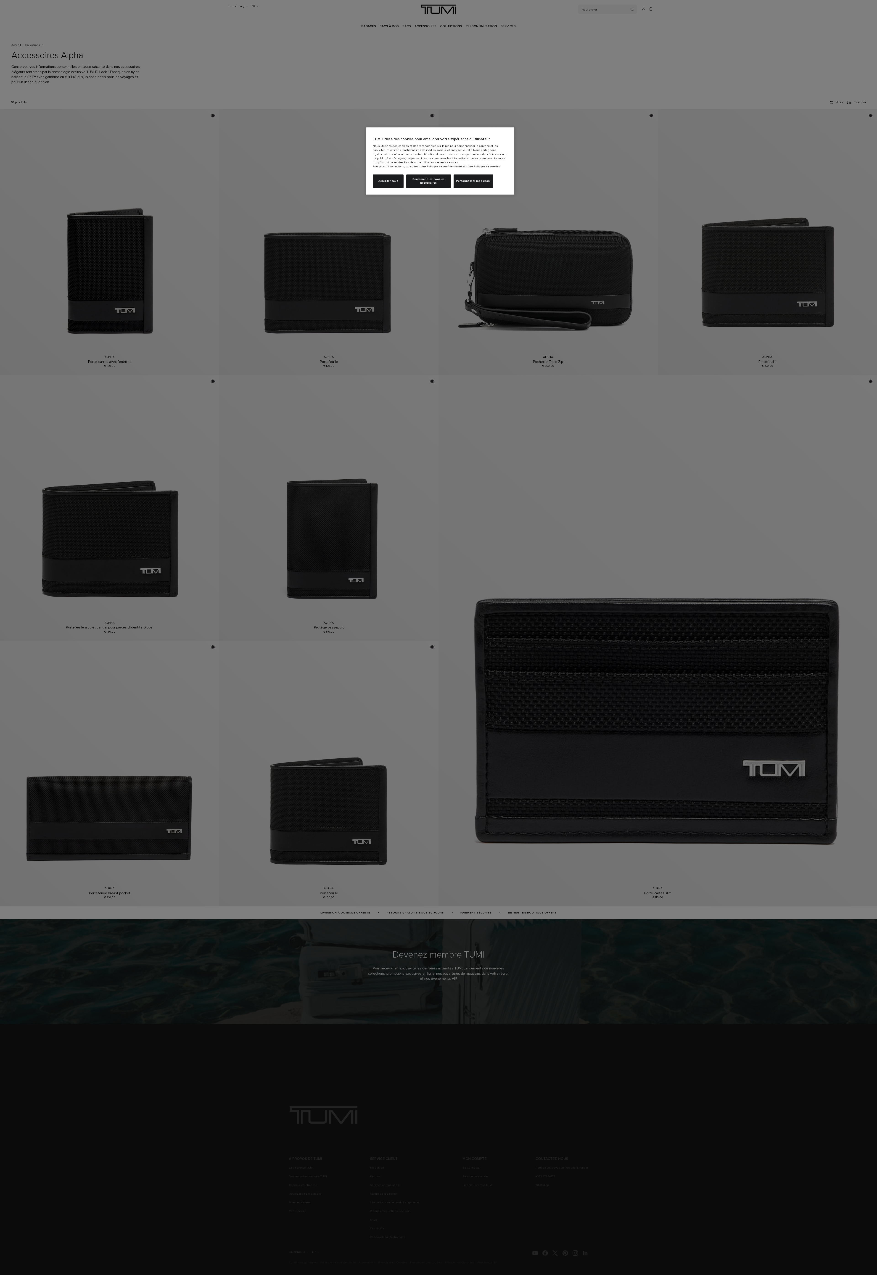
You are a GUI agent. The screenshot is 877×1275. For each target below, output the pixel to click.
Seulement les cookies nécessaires (428, 181)
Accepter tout (388, 181)
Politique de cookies (487, 166)
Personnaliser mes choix (473, 181)
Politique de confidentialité (444, 166)
